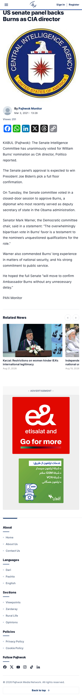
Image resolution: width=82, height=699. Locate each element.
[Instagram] (25, 667)
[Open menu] (6, 4)
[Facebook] (5, 667)
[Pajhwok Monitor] (7, 110)
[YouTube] (18, 667)
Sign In (60, 4)
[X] (12, 667)
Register (74, 4)
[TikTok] (32, 667)
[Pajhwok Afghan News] (33, 4)
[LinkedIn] (38, 667)
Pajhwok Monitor (30, 108)
